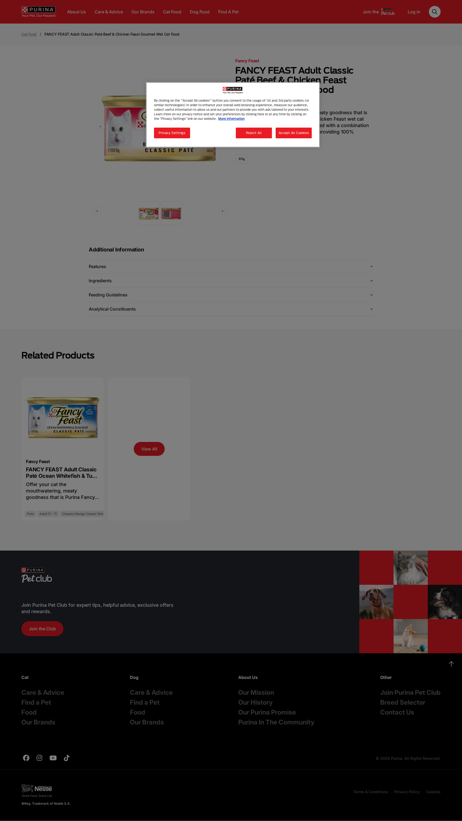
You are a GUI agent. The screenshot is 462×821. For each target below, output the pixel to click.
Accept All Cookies (294, 133)
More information (231, 118)
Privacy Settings (172, 133)
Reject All (254, 133)
